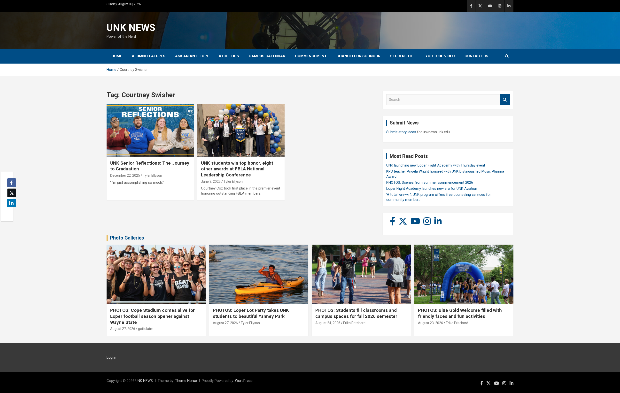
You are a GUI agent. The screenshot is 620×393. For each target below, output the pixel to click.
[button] (10, 212)
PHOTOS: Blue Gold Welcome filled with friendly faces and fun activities (460, 313)
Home (116, 56)
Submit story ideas (401, 132)
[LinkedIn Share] (11, 203)
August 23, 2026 (430, 323)
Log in (111, 357)
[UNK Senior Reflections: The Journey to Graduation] (150, 130)
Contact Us (476, 56)
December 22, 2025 (125, 175)
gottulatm (145, 329)
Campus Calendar (267, 56)
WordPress (244, 380)
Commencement (311, 56)
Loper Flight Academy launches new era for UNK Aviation (431, 188)
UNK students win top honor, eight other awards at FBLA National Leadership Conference (237, 169)
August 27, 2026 (122, 329)
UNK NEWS (131, 27)
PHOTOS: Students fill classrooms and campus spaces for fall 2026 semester (356, 313)
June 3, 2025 (211, 181)
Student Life (403, 56)
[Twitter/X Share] (11, 193)
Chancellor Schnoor (358, 56)
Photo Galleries (127, 238)
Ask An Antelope (192, 56)
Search (505, 99)
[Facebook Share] (11, 182)
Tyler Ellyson (152, 175)
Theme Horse (186, 380)
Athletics (229, 56)
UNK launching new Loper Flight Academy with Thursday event (435, 165)
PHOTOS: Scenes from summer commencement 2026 (429, 182)
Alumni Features (148, 56)
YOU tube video (440, 56)
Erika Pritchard (354, 323)
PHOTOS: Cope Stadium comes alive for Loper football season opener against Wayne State (152, 316)
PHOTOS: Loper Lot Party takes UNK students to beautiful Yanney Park (251, 313)
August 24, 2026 (327, 323)
